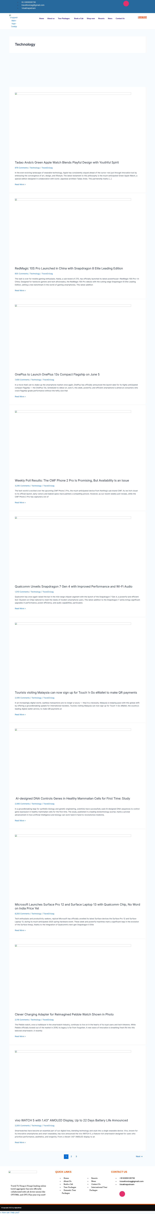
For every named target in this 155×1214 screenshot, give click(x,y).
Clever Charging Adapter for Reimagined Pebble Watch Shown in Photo (64, 1014)
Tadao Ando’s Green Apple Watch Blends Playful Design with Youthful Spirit (67, 162)
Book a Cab (78, 18)
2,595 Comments (22, 698)
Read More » (20, 184)
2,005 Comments (22, 1125)
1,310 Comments (22, 592)
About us (51, 18)
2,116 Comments (22, 1019)
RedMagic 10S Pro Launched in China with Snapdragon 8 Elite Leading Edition (69, 268)
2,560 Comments (22, 804)
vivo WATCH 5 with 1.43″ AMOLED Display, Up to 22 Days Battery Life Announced (71, 1120)
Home (41, 18)
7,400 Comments (22, 380)
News (110, 18)
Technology (35, 168)
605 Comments (21, 273)
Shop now (91, 18)
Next (139, 1156)
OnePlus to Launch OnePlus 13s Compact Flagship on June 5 (57, 374)
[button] (64, 18)
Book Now (142, 17)
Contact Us (120, 18)
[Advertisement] (77, 70)
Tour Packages (64, 18)
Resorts (101, 18)
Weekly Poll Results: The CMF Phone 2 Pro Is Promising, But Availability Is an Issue (72, 480)
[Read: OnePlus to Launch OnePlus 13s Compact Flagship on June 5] (73, 337)
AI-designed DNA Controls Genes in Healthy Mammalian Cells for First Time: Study (72, 798)
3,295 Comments (22, 486)
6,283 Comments (22, 913)
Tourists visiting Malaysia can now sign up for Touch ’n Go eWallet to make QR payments (76, 692)
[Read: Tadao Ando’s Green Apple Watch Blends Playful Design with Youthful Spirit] (73, 125)
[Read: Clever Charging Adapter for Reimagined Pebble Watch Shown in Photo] (73, 977)
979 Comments (21, 168)
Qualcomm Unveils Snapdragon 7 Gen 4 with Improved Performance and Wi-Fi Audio (73, 586)
